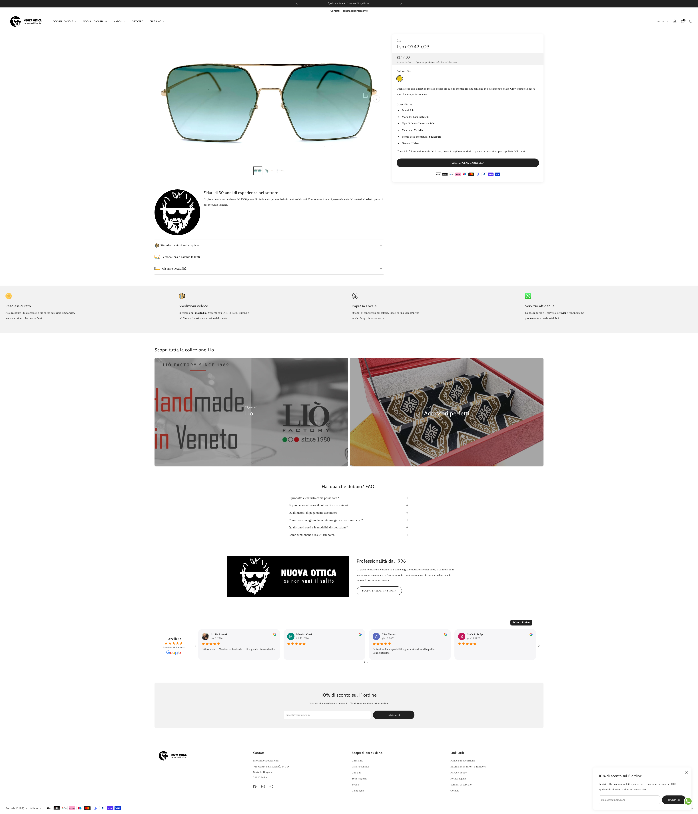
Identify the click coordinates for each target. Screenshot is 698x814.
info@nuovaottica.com (266, 760)
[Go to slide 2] (367, 662)
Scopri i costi (363, 3)
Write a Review (521, 622)
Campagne (358, 790)
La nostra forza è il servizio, (541, 312)
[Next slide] (376, 99)
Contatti (335, 10)
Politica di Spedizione (462, 760)
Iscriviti (674, 799)
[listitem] (349, 3)
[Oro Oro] (399, 78)
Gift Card (137, 21)
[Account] (675, 21)
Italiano (661, 21)
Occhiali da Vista (93, 21)
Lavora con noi (360, 766)
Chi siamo (155, 21)
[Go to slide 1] (364, 662)
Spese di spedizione (425, 62)
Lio (399, 40)
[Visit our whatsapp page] (271, 786)
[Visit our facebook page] (255, 786)
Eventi (355, 784)
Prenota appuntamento (355, 10)
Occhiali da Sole (63, 21)
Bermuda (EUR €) (14, 808)
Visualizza (251, 424)
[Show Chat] (689, 801)
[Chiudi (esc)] (686, 772)
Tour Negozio (359, 778)
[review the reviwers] (274, 635)
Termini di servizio (461, 784)
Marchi (117, 21)
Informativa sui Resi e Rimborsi (468, 766)
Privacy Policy (458, 772)
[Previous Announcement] (296, 3)
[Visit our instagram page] (263, 786)
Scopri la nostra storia (379, 590)
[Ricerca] (691, 21)
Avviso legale (458, 778)
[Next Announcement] (401, 3)
